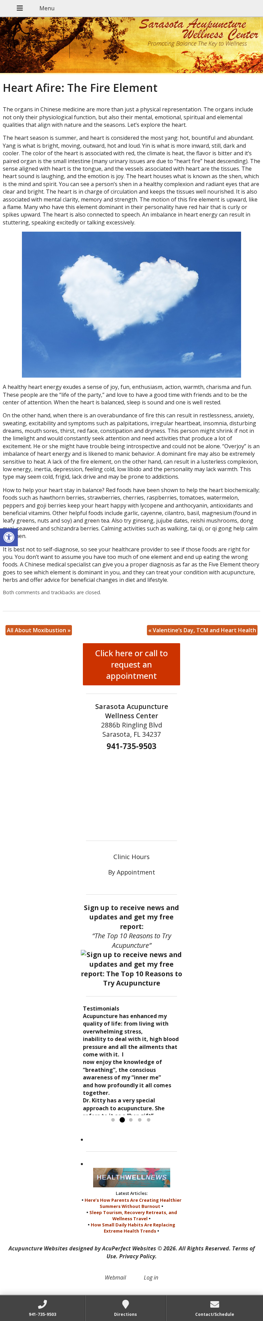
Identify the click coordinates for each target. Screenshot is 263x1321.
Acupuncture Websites (38, 1248)
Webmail (115, 1277)
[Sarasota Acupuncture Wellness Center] (131, 45)
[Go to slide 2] (121, 1120)
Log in (151, 1277)
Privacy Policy (137, 1256)
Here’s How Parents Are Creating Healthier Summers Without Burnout (133, 1203)
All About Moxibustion (39, 630)
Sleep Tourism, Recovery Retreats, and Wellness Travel (133, 1215)
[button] (9, 537)
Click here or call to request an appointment (131, 664)
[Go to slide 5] (148, 1120)
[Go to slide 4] (139, 1120)
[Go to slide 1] (113, 1120)
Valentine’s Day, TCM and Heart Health (202, 630)
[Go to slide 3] (130, 1120)
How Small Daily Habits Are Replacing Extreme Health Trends (133, 1228)
